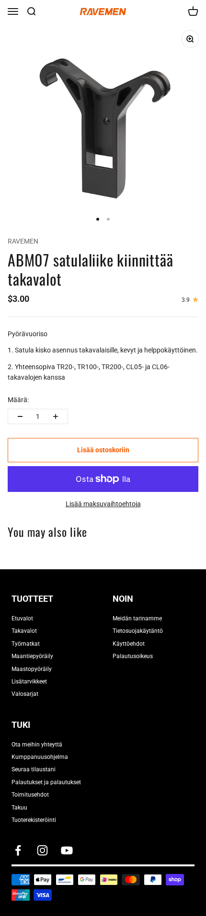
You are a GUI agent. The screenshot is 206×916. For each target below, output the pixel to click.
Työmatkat (25, 643)
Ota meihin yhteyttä (36, 744)
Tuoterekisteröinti (33, 820)
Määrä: (18, 400)
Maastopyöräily (31, 669)
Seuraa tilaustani (33, 769)
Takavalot (24, 631)
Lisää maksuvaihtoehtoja (103, 504)
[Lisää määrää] (56, 416)
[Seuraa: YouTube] (66, 850)
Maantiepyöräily (32, 656)
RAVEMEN (23, 241)
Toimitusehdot (30, 794)
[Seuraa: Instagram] (42, 850)
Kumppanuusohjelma (39, 757)
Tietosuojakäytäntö (138, 631)
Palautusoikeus (133, 656)
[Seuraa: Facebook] (17, 850)
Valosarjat (24, 694)
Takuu (19, 807)
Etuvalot (22, 618)
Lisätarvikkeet (29, 681)
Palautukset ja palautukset (46, 782)
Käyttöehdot (129, 643)
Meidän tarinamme (137, 618)
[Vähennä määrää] (20, 416)
